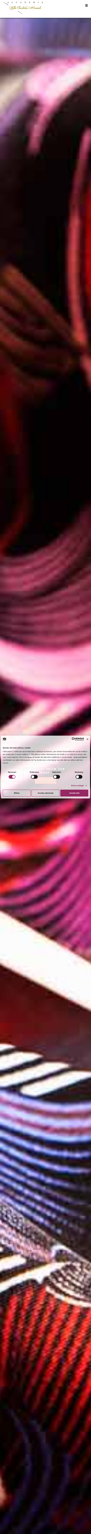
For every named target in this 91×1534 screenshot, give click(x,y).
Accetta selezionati (45, 793)
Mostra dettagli (77, 786)
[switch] (34, 777)
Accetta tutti (74, 793)
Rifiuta (16, 793)
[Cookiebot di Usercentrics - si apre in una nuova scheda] (73, 739)
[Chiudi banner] (87, 739)
